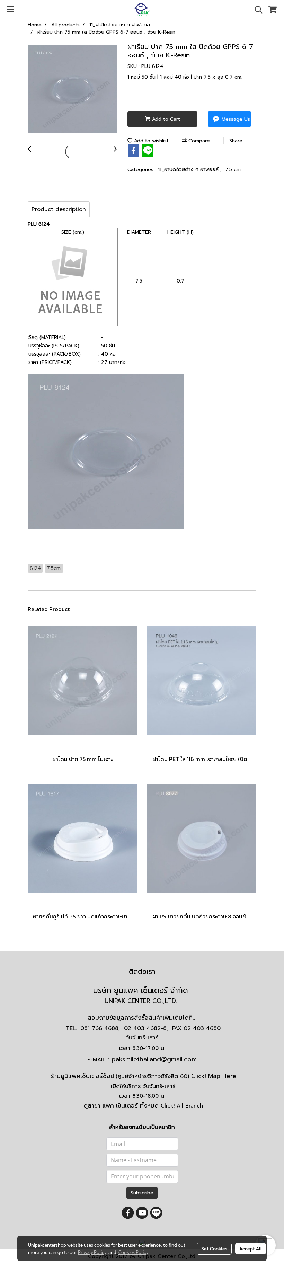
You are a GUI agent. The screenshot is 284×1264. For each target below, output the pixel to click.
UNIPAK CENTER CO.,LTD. (142, 1000)
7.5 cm (233, 169)
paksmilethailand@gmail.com (154, 1059)
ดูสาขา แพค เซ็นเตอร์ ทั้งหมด (143, 1105)
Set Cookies (214, 1248)
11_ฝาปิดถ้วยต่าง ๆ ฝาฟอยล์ (189, 169)
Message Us (235, 119)
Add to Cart (165, 119)
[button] (256, 10)
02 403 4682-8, (146, 1028)
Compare (198, 140)
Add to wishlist (150, 140)
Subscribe (142, 1192)
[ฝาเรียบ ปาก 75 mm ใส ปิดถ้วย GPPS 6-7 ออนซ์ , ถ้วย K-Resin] (72, 89)
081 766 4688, (100, 1028)
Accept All (250, 1248)
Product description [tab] (59, 209)
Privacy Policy (92, 1252)
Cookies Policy (133, 1252)
